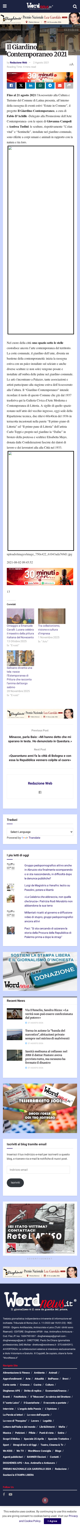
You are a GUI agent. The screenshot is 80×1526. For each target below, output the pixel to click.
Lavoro (35, 1421)
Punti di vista (46, 1433)
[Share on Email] (60, 85)
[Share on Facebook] (11, 85)
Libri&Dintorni (47, 1427)
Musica (7, 1433)
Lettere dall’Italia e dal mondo (19, 1427)
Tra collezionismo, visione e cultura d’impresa (49, 630)
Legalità (47, 1421)
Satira (61, 1433)
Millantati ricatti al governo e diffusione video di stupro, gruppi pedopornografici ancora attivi (48, 917)
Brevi (65, 1379)
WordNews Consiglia (39, 1451)
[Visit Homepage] (39, 6)
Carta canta (9, 1385)
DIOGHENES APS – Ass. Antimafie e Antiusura (29, 1463)
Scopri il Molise (11, 1439)
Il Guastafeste (31, 1403)
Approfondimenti (12, 1379)
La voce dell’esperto (38, 1415)
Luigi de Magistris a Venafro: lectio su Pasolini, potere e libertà (47, 887)
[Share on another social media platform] (69, 85)
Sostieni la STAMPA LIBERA (18, 1475)
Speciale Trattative (58, 1439)
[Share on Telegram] (50, 85)
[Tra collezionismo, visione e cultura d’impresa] (51, 616)
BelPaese (53, 1379)
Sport (6, 1445)
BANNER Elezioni (36, 1457)
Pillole (32, 1433)
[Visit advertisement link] (40, 18)
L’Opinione (51, 1409)
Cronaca (25, 1385)
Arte (28, 1379)
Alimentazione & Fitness (16, 1373)
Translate (34, 838)
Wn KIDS (7, 1451)
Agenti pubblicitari (13, 1457)
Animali (53, 1373)
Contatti (54, 1457)
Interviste (8, 1409)
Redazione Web (18, 62)
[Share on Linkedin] (30, 85)
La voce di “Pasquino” (15, 1421)
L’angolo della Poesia (29, 1409)
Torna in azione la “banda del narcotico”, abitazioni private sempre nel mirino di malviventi (47, 1034)
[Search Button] (75, 6)
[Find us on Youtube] (10, 1494)
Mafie (62, 1427)
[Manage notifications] (45, 1500)
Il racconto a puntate (54, 1403)
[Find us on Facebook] (4, 1494)
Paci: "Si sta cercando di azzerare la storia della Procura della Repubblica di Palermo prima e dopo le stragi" (47, 932)
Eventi (6, 1397)
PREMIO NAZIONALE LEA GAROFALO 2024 (27, 1469)
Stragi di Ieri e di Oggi (25, 1445)
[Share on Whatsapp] (40, 85)
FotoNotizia (20, 1397)
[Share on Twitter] (21, 85)
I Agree (52, 1521)
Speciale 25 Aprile (34, 1439)
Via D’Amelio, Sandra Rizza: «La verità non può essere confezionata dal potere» (49, 1013)
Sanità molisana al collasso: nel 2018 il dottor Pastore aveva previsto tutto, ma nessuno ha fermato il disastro (46, 1057)
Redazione (61, 1469)
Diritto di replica (32, 1391)
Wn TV (20, 1451)
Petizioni (20, 1433)
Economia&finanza (55, 1391)
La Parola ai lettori (13, 1415)
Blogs (58, 1451)
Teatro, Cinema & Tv (52, 1445)
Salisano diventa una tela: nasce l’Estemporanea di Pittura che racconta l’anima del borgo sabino (19, 677)
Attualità (39, 1379)
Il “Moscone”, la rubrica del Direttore (50, 1397)
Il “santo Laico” (11, 1403)
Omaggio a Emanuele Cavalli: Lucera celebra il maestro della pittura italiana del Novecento (20, 631)
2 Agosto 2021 (41, 62)
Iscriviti (15, 1183)
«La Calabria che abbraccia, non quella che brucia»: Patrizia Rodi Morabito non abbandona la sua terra (48, 901)
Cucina (37, 1385)
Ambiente (39, 1373)
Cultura (49, 1385)
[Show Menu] (5, 6)
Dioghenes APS (11, 1391)
